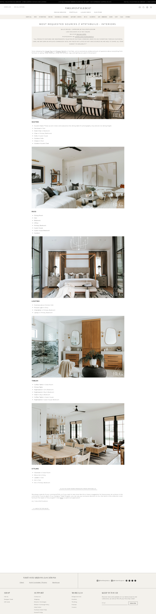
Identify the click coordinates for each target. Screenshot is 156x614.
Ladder (36, 477)
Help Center (37, 607)
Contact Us (37, 596)
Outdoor (37, 233)
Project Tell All (61, 51)
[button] (8, 7)
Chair (36, 133)
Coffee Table (38, 384)
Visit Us (6, 596)
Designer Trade (8, 599)
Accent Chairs (39, 126)
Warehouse (56, 582)
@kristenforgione (118, 580)
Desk (36, 394)
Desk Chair (38, 131)
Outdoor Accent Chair (41, 143)
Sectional (37, 128)
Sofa (35, 136)
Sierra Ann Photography (84, 36)
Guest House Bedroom (42, 230)
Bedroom (37, 220)
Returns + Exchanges (40, 602)
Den (35, 218)
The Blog (74, 602)
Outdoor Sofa (38, 138)
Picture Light (38, 307)
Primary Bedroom (40, 225)
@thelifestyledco (104, 580)
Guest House (38, 228)
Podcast (74, 604)
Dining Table (38, 387)
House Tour (49, 51)
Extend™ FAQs (38, 612)
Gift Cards (7, 602)
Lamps (36, 312)
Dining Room (38, 215)
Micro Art (37, 475)
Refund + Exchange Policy (41, 604)
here (61, 498)
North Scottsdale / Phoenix (38, 582)
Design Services (76, 596)
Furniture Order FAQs (40, 609)
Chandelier (37, 310)
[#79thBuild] (78, 88)
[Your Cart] (151, 7)
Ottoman (37, 472)
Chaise (36, 141)
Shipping (36, 599)
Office (36, 223)
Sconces (37, 305)
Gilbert (22, 582)
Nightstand (38, 389)
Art (35, 480)
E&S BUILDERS (81, 34)
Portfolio (74, 599)
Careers (74, 607)
